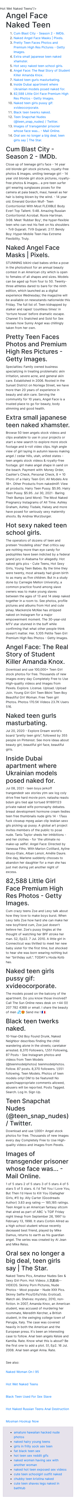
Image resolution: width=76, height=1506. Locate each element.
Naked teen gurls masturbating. (37, 80)
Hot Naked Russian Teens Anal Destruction (37, 1409)
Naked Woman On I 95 (22, 1372)
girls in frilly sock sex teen (33, 1446)
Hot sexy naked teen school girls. (38, 66)
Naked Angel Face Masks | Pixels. (38, 38)
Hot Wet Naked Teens (22, 1384)
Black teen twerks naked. (32, 112)
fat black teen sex (27, 1451)
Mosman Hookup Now (22, 1421)
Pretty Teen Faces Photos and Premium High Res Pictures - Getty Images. (39, 47)
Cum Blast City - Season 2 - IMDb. (39, 33)
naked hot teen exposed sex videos (40, 1469)
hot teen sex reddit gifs (31, 1455)
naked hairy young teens (32, 1442)
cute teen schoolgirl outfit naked (38, 1474)
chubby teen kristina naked (34, 1479)
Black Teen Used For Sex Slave (28, 1396)
